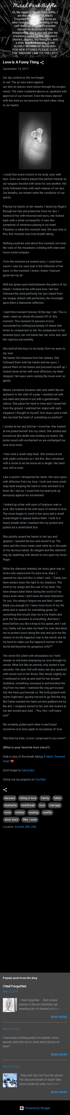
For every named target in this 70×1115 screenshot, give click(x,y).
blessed (9, 798)
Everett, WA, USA (25, 826)
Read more (59, 1017)
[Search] (65, 7)
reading (33, 812)
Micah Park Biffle (35, 6)
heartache (10, 805)
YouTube (40, 779)
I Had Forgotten (14, 986)
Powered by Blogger (37, 1108)
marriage (54, 805)
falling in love (28, 798)
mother (19, 812)
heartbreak (28, 805)
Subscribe (28, 770)
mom (7, 812)
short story (11, 819)
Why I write (30, 819)
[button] (42, 63)
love (42, 805)
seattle (47, 812)
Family (45, 798)
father (57, 798)
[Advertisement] (35, 939)
